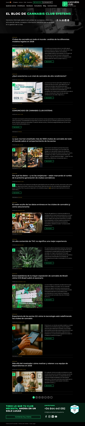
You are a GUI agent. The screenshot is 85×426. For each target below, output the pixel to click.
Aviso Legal (32, 423)
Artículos (14, 37)
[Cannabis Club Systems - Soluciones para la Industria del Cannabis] (70, 5)
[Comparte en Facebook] (57, 20)
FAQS (25, 2)
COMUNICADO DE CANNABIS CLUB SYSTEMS (32, 111)
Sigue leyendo (49, 61)
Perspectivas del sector (33, 68)
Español (8, 2)
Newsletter (29, 2)
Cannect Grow (52, 6)
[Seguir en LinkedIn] (53, 417)
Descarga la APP (48, 2)
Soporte (16, 2)
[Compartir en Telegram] (68, 20)
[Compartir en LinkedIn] (65, 20)
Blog (44, 6)
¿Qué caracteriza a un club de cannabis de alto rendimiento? (39, 76)
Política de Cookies (23, 423)
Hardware (29, 6)
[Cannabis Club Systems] (74, 409)
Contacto (21, 2)
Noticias (14, 108)
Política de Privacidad (12, 423)
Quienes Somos (11, 6)
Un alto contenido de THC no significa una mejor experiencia (39, 241)
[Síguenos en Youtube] (56, 417)
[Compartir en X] (60, 20)
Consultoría (38, 6)
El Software (21, 6)
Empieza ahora (38, 2)
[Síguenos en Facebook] (46, 417)
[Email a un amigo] (63, 20)
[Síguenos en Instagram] (49, 417)
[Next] (51, 397)
